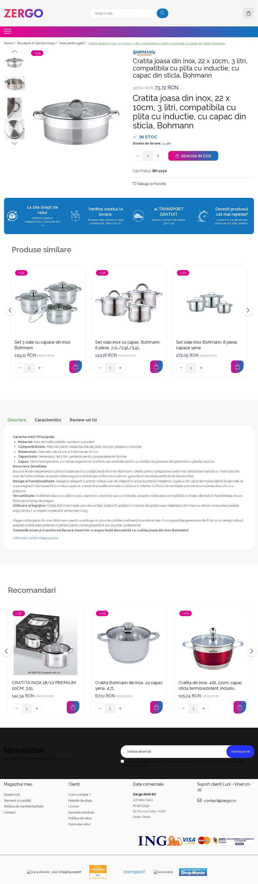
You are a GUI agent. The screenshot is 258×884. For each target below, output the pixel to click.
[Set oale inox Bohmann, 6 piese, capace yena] (210, 303)
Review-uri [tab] (83, 420)
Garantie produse (81, 812)
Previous (14, 52)
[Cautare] (162, 13)
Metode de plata (80, 800)
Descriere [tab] (17, 420)
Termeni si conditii (17, 800)
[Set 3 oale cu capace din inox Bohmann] (48, 303)
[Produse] (8, 32)
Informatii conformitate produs (35, 538)
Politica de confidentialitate (24, 806)
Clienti (74, 784)
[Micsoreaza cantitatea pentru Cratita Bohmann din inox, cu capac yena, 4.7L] (100, 709)
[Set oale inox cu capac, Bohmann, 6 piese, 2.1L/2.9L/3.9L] (129, 303)
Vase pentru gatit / (73, 43)
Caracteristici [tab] (48, 420)
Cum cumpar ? (79, 794)
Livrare (73, 806)
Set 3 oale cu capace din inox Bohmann (42, 345)
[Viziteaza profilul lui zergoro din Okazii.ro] (98, 872)
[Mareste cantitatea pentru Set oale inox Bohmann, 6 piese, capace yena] (201, 368)
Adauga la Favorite (151, 184)
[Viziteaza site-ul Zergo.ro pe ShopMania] (193, 872)
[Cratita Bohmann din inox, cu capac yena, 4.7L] (129, 643)
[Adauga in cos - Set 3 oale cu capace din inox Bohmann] (75, 366)
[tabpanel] (76, 120)
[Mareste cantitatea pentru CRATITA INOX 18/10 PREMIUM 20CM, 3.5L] (37, 709)
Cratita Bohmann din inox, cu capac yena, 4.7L (129, 685)
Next (14, 142)
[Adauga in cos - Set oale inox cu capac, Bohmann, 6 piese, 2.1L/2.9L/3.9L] (156, 366)
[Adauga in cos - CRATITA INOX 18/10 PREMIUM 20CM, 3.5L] (73, 707)
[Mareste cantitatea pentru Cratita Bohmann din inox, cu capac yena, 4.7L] (120, 709)
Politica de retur (80, 818)
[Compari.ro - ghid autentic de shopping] (134, 872)
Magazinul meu (18, 784)
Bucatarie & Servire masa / (37, 43)
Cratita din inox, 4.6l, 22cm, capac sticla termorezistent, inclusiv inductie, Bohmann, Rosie (210, 685)
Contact (9, 812)
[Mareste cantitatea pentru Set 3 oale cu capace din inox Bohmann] (39, 368)
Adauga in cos (195, 156)
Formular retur (79, 824)
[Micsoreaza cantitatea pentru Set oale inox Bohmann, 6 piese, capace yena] (181, 368)
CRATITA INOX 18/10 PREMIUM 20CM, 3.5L (44, 685)
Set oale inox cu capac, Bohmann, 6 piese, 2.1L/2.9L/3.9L (127, 345)
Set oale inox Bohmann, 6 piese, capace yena (207, 345)
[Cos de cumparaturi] (248, 13)
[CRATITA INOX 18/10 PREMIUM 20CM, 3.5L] (45, 643)
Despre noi (12, 794)
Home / (10, 43)
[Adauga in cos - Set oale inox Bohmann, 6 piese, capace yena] (237, 366)
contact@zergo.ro (219, 800)
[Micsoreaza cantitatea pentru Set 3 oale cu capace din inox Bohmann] (19, 368)
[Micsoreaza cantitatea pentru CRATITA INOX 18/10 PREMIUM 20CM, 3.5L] (17, 709)
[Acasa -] (35, 13)
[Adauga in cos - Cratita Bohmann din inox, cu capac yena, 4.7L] (156, 707)
